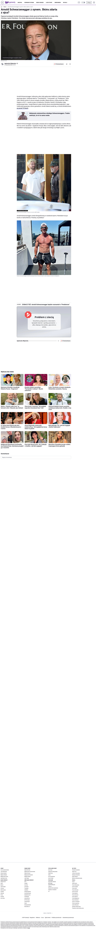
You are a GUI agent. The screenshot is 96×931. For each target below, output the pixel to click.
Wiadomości (3, 881)
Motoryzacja (3, 889)
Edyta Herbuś (75, 876)
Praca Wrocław (75, 889)
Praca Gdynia (75, 896)
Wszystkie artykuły (52, 881)
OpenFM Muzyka (51, 884)
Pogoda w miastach (52, 889)
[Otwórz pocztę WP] (79, 2)
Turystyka (26, 888)
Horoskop (26, 886)
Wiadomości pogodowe (53, 888)
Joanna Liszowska (76, 873)
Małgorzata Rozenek (28, 874)
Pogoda (2, 896)
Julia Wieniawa (4, 871)
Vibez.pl (50, 886)
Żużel (25, 903)
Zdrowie (2, 893)
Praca (2, 894)
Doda (49, 874)
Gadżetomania (27, 894)
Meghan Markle (4, 874)
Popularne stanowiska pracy (78, 908)
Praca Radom (75, 893)
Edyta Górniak (27, 869)
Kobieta (2, 891)
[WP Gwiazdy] (11, 2)
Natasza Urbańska (76, 874)
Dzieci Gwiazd (40, 2)
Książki (25, 883)
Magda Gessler (27, 876)
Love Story (49, 2)
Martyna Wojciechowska (77, 878)
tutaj (29, 928)
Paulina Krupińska (76, 869)
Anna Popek (50, 878)
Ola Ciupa (50, 869)
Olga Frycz (74, 871)
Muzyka (20, 2)
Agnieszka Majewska (10, 63)
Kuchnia (26, 885)
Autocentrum (27, 898)
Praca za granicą (75, 903)
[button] (83, 2)
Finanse (2, 888)
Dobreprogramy (27, 891)
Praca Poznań (75, 891)
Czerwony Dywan (29, 2)
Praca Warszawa (75, 885)
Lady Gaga (26, 878)
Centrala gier (27, 901)
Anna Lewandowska (5, 869)
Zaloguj (89, 2)
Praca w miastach (76, 901)
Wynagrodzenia (27, 904)
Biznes (2, 885)
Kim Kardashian (51, 876)
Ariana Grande (3, 873)
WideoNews (58, 2)
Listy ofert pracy (75, 904)
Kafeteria (26, 889)
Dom (25, 881)
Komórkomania (27, 893)
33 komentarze (59, 64)
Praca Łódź (74, 888)
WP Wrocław (27, 899)
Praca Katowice (75, 899)
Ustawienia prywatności (68, 917)
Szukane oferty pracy (76, 906)
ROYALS (65, 2)
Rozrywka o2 (27, 906)
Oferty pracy (74, 883)
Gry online (3, 898)
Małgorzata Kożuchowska (29, 871)
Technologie (3, 886)
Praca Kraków (75, 886)
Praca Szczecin (75, 894)
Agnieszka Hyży (4, 878)
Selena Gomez (27, 873)
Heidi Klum (50, 873)
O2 (48, 891)
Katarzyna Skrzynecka (52, 871)
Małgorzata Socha (4, 876)
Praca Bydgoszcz (75, 898)
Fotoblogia (26, 896)
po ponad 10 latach (22, 108)
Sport (2, 883)
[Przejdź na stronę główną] (2, 3)
